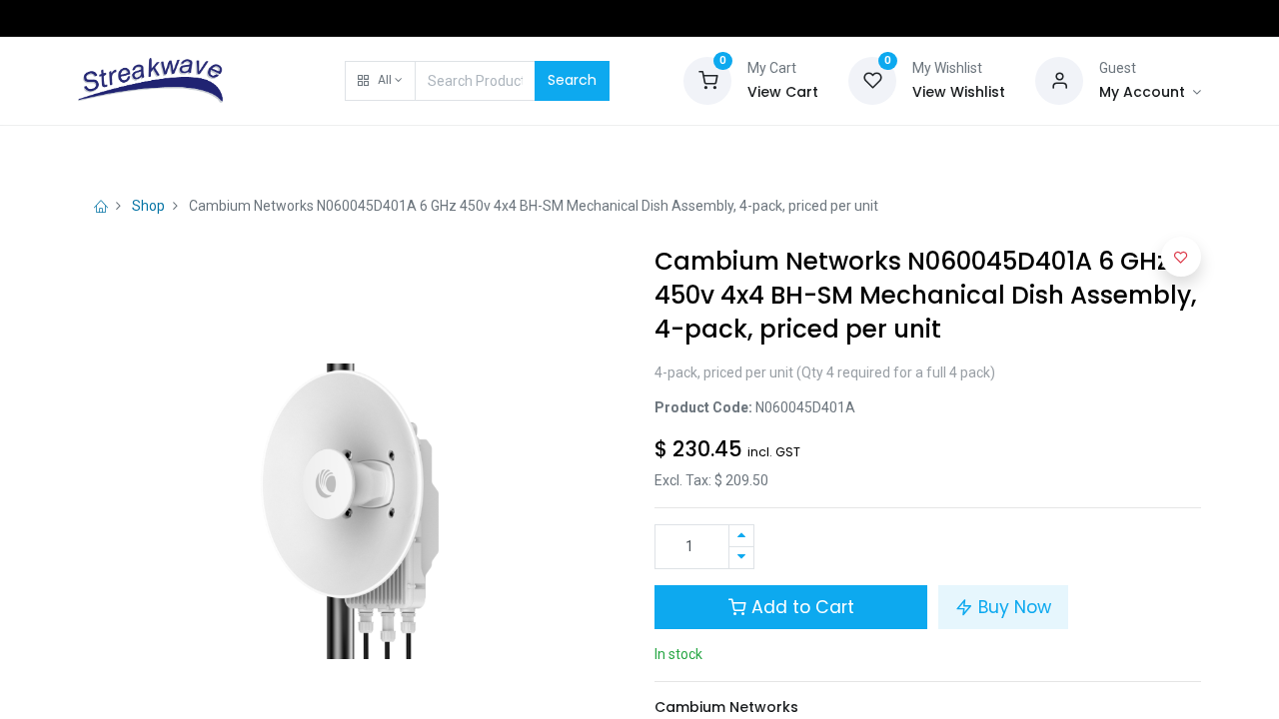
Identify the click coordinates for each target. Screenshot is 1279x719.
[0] (707, 79)
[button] (380, 81)
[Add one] (741, 535)
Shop (148, 206)
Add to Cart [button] (800, 607)
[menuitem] (128, 152)
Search (572, 80)
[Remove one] (741, 557)
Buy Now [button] (1012, 607)
